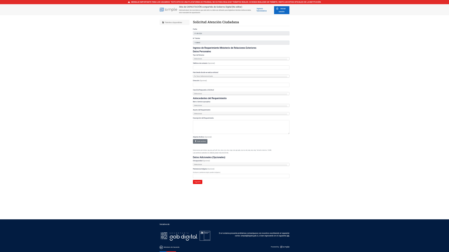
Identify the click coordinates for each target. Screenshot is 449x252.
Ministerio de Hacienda (171, 247)
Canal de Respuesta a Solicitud (203, 90)
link (288, 236)
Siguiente (197, 182)
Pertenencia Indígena (203, 169)
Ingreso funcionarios (262, 9)
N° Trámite (196, 38)
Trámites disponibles (172, 22)
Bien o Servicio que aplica (201, 102)
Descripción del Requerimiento (203, 118)
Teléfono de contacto (204, 63)
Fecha (195, 29)
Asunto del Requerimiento (201, 110)
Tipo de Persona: (198, 55)
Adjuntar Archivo (202, 137)
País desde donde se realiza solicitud (205, 72)
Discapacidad (201, 161)
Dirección (200, 80)
